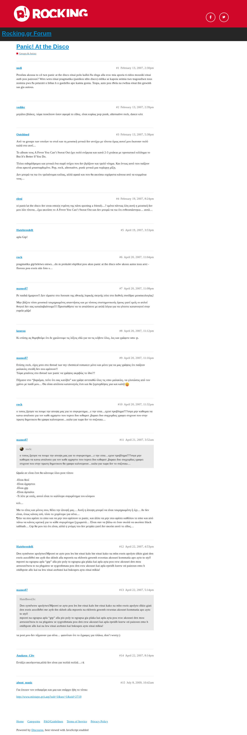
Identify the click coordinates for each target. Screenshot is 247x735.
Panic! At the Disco (42, 46)
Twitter (224, 17)
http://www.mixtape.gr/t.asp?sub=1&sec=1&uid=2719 (48, 696)
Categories (33, 721)
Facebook (210, 17)
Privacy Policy (99, 721)
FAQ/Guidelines (53, 721)
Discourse (37, 730)
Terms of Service (77, 721)
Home (20, 721)
